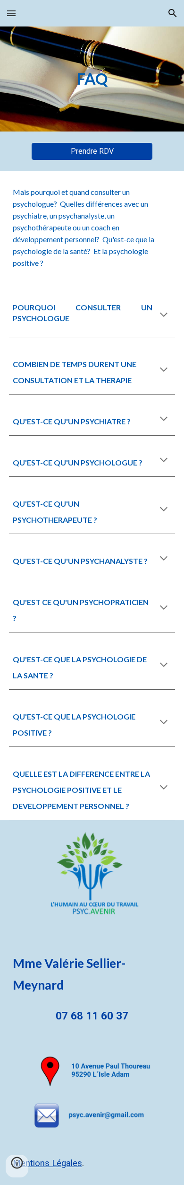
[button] (11, 13)
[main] (92, 79)
